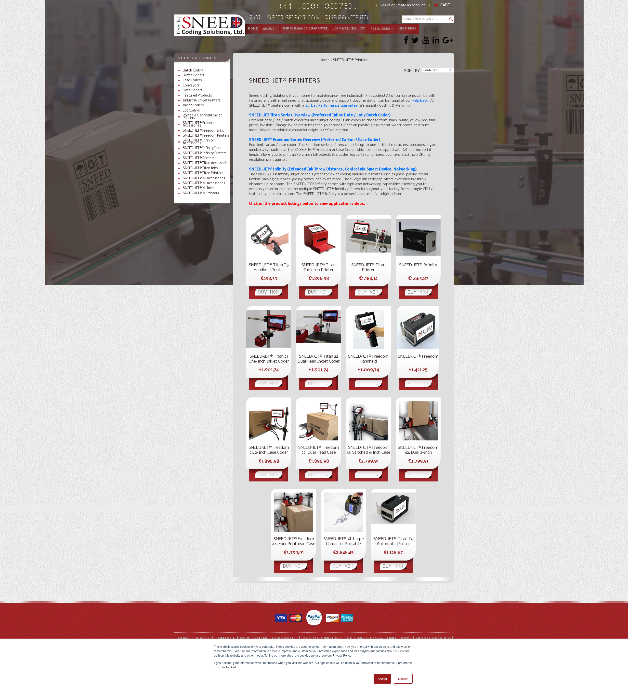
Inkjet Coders (193, 105)
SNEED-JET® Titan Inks (200, 168)
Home (253, 28)
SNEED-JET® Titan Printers (203, 173)
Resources (380, 29)
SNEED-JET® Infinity (418, 265)
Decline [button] (403, 678)
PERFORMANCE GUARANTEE (305, 28)
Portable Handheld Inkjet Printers (202, 117)
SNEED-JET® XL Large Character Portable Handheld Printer (343, 542)
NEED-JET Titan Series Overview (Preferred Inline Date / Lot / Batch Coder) (321, 115)
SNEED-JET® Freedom (418, 356)
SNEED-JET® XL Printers (201, 193)
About (269, 29)
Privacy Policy (433, 638)
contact (225, 638)
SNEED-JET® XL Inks (198, 188)
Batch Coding (193, 71)
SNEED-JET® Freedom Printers (206, 136)
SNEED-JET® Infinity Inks (202, 148)
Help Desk (407, 28)
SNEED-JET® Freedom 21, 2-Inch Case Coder (269, 450)
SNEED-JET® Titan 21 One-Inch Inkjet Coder (269, 359)
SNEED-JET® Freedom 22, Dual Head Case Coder (318, 450)
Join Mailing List (349, 28)
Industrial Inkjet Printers (201, 100)
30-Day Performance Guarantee (331, 106)
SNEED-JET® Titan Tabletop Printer (318, 267)
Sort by (412, 70)
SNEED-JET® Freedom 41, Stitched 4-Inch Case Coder (368, 450)
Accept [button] (382, 678)
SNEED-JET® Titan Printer (368, 267)
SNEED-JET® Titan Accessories (206, 163)
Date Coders (192, 90)
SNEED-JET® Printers (198, 158)
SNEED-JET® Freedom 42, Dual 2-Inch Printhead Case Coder (418, 450)
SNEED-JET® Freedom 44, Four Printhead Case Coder (293, 542)
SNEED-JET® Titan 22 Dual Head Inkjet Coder (319, 359)
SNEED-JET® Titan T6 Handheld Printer (269, 267)
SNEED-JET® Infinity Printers (204, 153)
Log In (385, 5)
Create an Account (410, 5)
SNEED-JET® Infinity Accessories (198, 142)
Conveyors (191, 85)
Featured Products (197, 96)
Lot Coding (191, 111)
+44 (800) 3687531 (328, 7)
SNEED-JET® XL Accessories (204, 178)
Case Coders (192, 80)
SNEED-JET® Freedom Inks (203, 131)
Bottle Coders (193, 75)
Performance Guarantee (268, 638)
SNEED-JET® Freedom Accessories (199, 124)
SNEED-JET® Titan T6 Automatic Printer (393, 541)
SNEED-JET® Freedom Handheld (368, 359)
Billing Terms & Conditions (379, 638)
